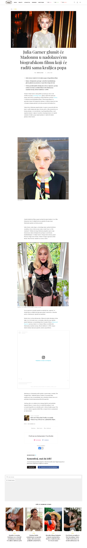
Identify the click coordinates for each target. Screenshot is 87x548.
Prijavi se (31, 467)
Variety (55, 97)
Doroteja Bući (40, 72)
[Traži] (74, 2)
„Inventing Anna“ (37, 95)
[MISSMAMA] (49, 2)
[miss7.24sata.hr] (9, 2)
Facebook (46, 440)
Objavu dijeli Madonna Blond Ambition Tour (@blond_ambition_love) (43, 386)
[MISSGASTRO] (64, 2)
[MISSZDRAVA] (56, 2)
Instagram (38, 440)
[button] (80, 2)
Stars (15, 9)
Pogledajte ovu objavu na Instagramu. (43, 360)
